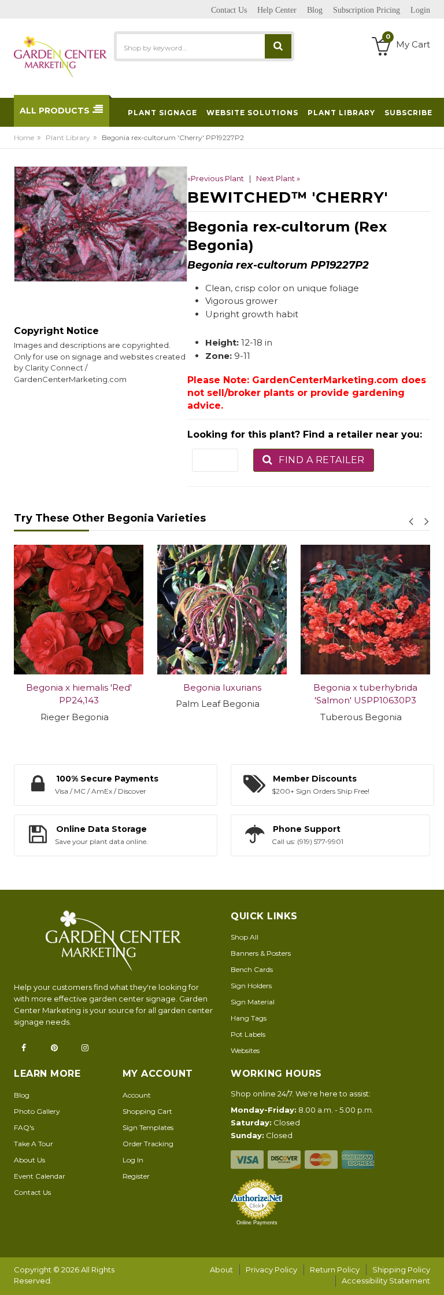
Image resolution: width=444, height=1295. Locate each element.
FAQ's (24, 1127)
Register (136, 1176)
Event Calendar (39, 1176)
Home (24, 137)
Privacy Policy (271, 1269)
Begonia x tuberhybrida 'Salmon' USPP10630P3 (365, 694)
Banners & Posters (261, 953)
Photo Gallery (37, 1111)
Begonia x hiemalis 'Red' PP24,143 (79, 694)
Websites (245, 1050)
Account (137, 1095)
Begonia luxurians (222, 687)
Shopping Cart (147, 1111)
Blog (21, 1095)
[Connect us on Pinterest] (57, 1047)
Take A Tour (33, 1143)
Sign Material (253, 1001)
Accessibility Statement (386, 1280)
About (221, 1269)
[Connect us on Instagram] (88, 1047)
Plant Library (68, 137)
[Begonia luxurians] (222, 609)
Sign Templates (148, 1127)
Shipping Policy (401, 1269)
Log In (133, 1159)
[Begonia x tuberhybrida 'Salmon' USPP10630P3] (365, 609)
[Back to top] (432, 1274)
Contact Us (32, 1192)
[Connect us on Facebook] (27, 1047)
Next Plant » (278, 178)
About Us (29, 1159)
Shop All (244, 937)
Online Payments (257, 1223)
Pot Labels (248, 1034)
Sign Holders (251, 985)
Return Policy (335, 1269)
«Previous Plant (215, 178)
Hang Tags (249, 1018)
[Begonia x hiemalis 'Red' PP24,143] (78, 609)
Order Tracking (148, 1143)
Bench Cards (252, 969)
